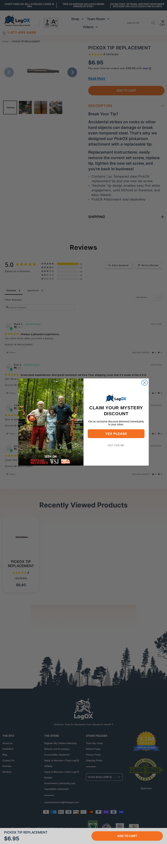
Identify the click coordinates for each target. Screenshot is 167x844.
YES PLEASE (116, 433)
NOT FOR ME (116, 445)
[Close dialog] (144, 382)
